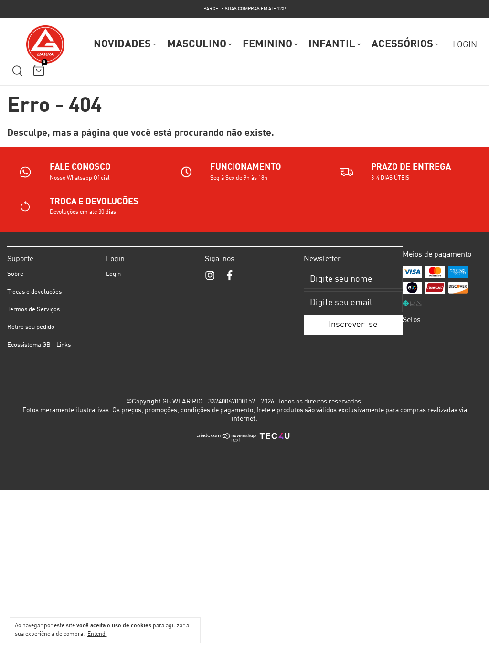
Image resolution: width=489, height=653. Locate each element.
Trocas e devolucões (34, 292)
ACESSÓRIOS (402, 44)
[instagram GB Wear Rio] (210, 276)
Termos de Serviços (33, 309)
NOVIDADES (122, 44)
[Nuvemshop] (226, 440)
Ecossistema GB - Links (39, 345)
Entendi (97, 634)
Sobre (15, 274)
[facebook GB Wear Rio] (229, 276)
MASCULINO (196, 44)
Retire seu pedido (30, 327)
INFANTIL (331, 44)
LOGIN (465, 45)
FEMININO (267, 44)
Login (113, 274)
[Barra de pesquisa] (17, 71)
